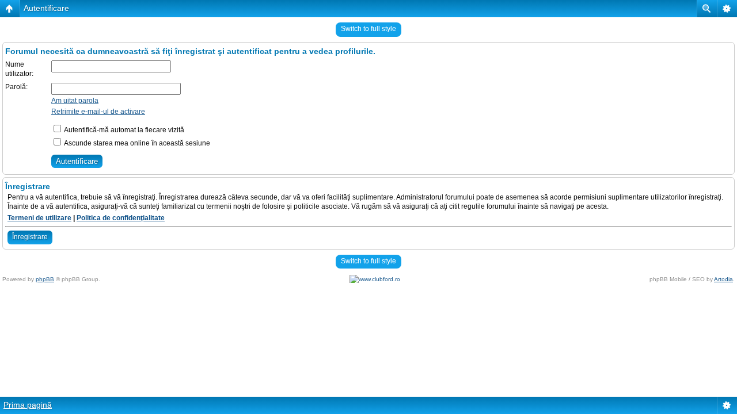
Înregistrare (30, 237)
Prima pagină (27, 404)
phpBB (45, 279)
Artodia (723, 279)
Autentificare (46, 8)
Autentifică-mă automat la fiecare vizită (123, 130)
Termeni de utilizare (39, 218)
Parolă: (16, 87)
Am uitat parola (74, 101)
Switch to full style (368, 29)
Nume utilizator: (19, 69)
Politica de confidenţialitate (121, 218)
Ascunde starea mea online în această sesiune (136, 143)
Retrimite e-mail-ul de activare (98, 112)
